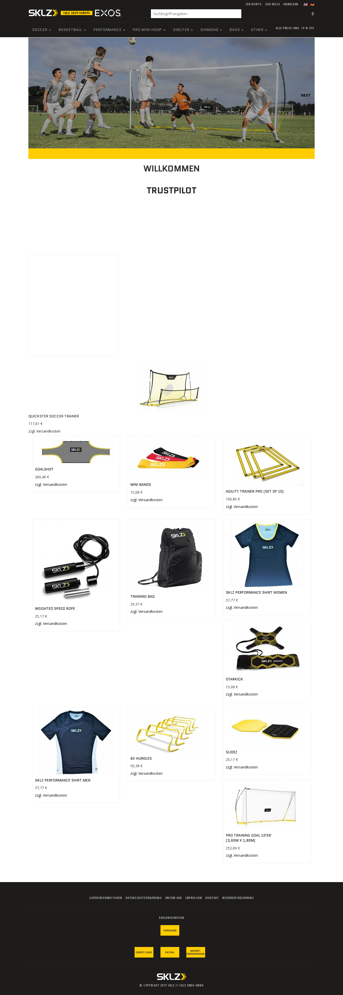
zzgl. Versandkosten (44, 431)
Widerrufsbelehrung (238, 898)
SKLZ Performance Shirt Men (62, 780)
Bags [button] (235, 29)
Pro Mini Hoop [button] (148, 29)
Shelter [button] (181, 29)
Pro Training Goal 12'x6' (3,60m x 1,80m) (248, 838)
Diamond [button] (209, 29)
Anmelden (290, 4)
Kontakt (212, 898)
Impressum (193, 898)
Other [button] (258, 29)
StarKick (234, 679)
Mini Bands (140, 484)
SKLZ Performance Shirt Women (256, 592)
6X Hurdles (141, 758)
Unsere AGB (173, 898)
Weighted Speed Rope (55, 608)
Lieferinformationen (105, 898)
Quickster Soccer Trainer (53, 416)
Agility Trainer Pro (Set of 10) (254, 491)
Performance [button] (108, 29)
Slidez (231, 752)
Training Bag (142, 596)
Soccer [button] (40, 29)
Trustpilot (171, 190)
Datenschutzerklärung (143, 898)
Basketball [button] (71, 29)
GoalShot (44, 469)
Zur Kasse (272, 4)
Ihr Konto (253, 4)
